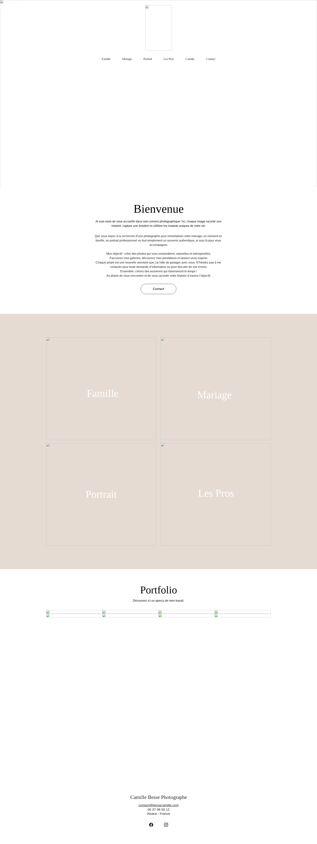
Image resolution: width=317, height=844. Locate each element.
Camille (189, 59)
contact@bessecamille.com (159, 805)
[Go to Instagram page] (166, 825)
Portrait (147, 59)
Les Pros (169, 59)
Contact (210, 59)
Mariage (127, 59)
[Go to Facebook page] (151, 825)
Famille (106, 59)
